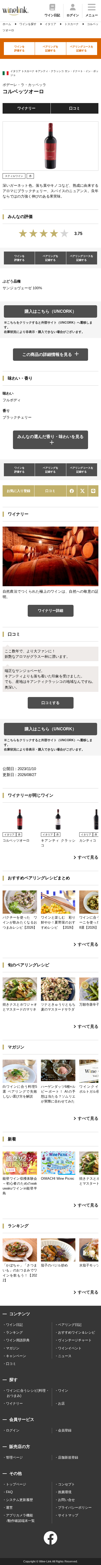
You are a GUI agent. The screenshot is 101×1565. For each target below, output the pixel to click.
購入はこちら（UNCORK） (50, 311)
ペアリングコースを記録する (81, 48)
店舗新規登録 (68, 1457)
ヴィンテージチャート (75, 1340)
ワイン (63, 1390)
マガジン (12, 1348)
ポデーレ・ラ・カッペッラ (24, 85)
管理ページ (14, 1457)
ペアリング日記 (70, 1325)
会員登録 (64, 1430)
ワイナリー (26, 108)
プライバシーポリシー (75, 1507)
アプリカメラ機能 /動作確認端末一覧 (20, 1517)
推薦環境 (64, 1492)
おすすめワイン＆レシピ (76, 1332)
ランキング (14, 1332)
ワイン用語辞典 (18, 1340)
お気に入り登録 (18, 491)
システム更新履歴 (19, 1500)
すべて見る (88, 857)
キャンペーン (16, 1356)
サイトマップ (68, 1515)
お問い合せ (66, 1500)
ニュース (64, 1356)
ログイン (12, 1430)
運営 (9, 1507)
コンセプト (66, 1484)
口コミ (74, 108)
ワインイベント (70, 1348)
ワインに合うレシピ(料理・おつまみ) (27, 1393)
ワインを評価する (19, 48)
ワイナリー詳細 (50, 610)
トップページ (16, 1484)
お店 (61, 1403)
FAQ (9, 1492)
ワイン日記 (14, 1325)
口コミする (50, 703)
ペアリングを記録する (50, 48)
